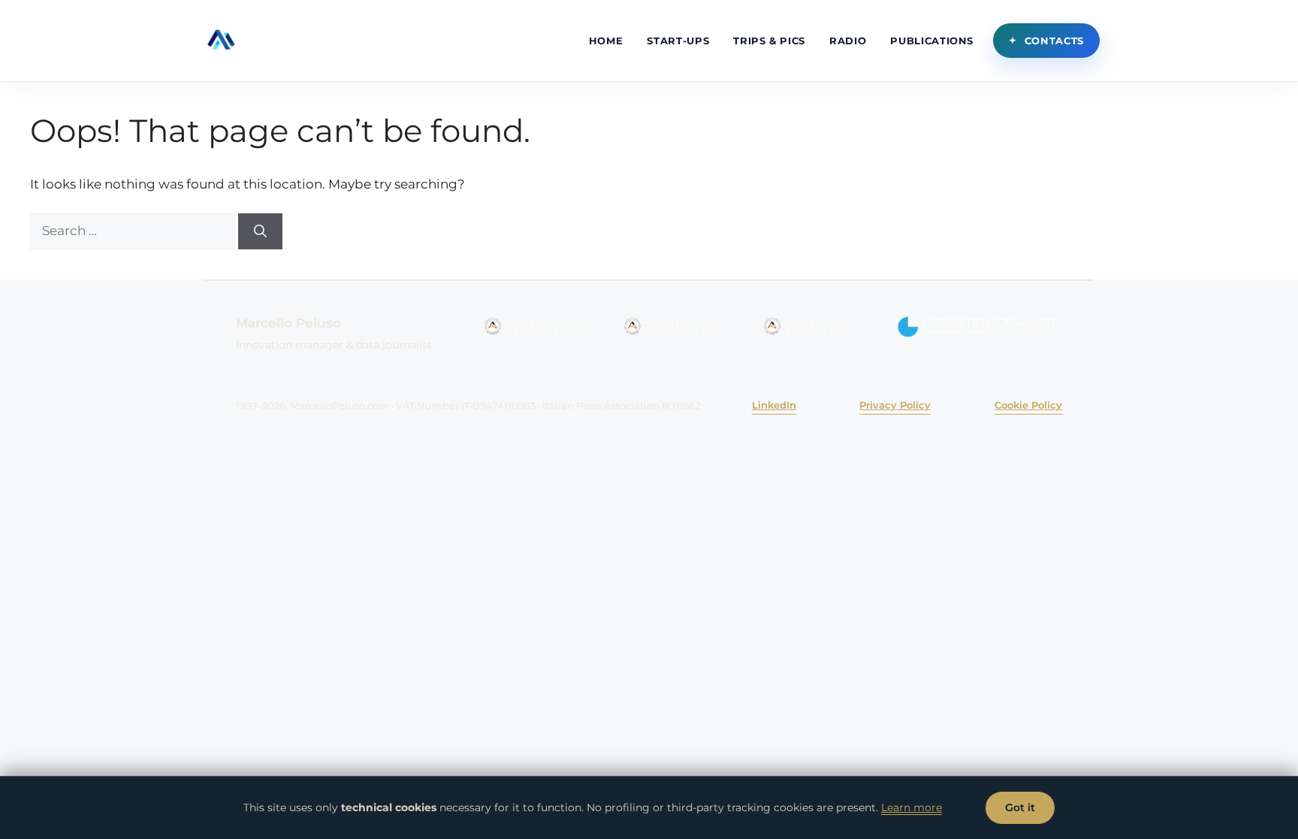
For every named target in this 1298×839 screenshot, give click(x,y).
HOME (606, 41)
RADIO (847, 41)
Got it (1020, 807)
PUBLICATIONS (932, 41)
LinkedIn (774, 405)
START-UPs (678, 41)
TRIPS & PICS (769, 41)
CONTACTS (1054, 41)
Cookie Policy (1028, 405)
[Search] (260, 231)
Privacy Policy (895, 405)
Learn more (911, 807)
